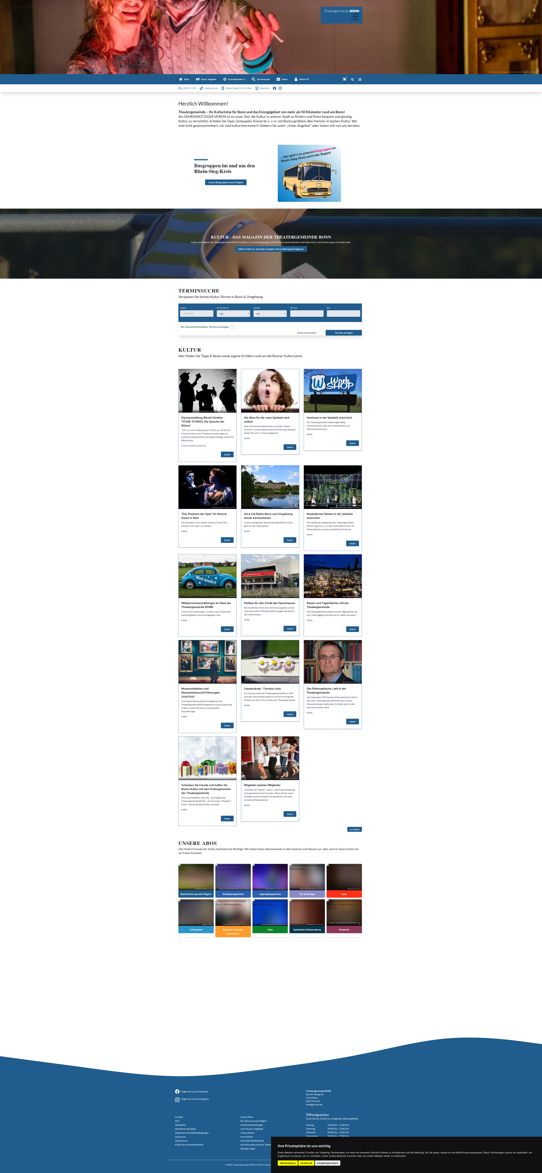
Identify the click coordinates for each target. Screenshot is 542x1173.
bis (328, 308)
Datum (293, 308)
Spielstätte (223, 308)
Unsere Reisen (247, 1132)
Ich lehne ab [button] (306, 1163)
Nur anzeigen (205, 326)
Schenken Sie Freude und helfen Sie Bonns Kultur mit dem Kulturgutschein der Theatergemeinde (206, 788)
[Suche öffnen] (352, 79)
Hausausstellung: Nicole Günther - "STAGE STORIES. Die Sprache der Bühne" (202, 421)
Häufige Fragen (248, 1148)
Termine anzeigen (344, 332)
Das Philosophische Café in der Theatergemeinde (326, 690)
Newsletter (180, 1124)
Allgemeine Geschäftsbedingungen (192, 1132)
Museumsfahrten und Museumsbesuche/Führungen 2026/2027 (200, 692)
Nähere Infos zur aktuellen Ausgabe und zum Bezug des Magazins (271, 249)
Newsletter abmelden (185, 1128)
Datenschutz (181, 1140)
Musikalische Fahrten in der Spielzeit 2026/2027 (330, 515)
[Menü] (360, 79)
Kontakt (179, 1117)
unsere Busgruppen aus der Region (225, 182)
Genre (256, 308)
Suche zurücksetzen (307, 332)
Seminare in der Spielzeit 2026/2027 (329, 417)
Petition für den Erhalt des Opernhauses (269, 602)
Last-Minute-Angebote (252, 1128)
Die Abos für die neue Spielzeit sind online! (266, 419)
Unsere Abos (247, 1117)
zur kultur (355, 829)
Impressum (180, 1136)
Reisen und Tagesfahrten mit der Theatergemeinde (328, 604)
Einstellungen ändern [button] (327, 1163)
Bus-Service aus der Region (254, 1120)
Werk (183, 308)
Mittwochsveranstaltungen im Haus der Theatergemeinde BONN (206, 604)
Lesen (227, 454)
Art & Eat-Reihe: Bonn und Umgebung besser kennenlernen (268, 515)
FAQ (177, 1120)
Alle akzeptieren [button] (288, 1163)
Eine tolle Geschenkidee (252, 1140)
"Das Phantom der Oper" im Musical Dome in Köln (203, 515)
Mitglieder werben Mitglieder (262, 784)
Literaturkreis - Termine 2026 (262, 688)
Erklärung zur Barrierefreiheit (189, 1144)
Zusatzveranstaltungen (252, 1124)
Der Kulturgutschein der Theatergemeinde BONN (265, 1144)
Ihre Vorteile (247, 1136)
